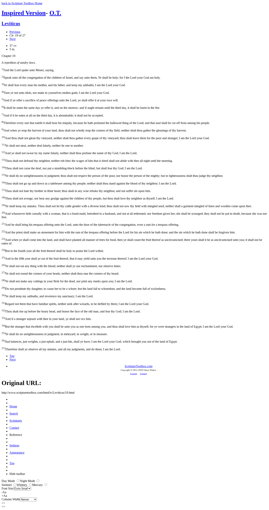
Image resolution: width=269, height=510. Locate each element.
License (133, 373)
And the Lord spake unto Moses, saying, (28, 70)
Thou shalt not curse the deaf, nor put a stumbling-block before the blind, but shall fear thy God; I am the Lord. (72, 168)
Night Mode (28, 481)
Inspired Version (24, 12)
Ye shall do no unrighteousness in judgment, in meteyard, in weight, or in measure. (55, 334)
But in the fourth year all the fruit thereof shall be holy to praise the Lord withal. (53, 250)
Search (13, 413)
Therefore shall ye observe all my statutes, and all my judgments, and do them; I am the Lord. (61, 349)
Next (12, 39)
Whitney (22, 485)
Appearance (16, 452)
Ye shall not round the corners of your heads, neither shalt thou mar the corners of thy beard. (60, 273)
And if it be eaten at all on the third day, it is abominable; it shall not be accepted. (53, 115)
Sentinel (7, 485)
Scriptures (15, 420)
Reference (15, 434)
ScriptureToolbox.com (138, 366)
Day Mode (9, 481)
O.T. (55, 12)
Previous (14, 32)
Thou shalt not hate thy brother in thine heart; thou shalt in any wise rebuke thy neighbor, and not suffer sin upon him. (76, 190)
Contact (143, 373)
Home (13, 406)
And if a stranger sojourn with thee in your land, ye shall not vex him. (46, 318)
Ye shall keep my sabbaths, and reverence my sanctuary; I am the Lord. (47, 296)
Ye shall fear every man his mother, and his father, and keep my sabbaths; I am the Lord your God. (64, 85)
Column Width (11, 499)
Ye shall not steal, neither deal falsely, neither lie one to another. (42, 145)
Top (11, 356)
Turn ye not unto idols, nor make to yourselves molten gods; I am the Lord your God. (55, 92)
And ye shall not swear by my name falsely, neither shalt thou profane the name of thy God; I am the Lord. (69, 153)
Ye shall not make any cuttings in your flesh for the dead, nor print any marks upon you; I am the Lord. (67, 281)
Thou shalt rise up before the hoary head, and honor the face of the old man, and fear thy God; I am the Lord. (71, 311)
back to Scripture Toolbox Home (22, 3)
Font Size (7, 488)
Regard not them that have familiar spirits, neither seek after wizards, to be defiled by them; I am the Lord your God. (75, 303)
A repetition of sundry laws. (19, 62)
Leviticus (11, 23)
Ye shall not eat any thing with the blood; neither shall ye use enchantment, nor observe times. (61, 266)
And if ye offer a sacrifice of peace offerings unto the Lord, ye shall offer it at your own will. (60, 100)
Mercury (38, 485)
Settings (14, 445)
